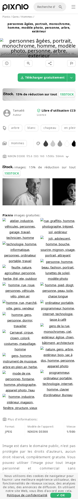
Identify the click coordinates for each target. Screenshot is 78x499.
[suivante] (73, 42)
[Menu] (73, 6)
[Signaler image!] (71, 63)
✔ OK (61, 495)
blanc (31, 128)
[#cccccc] (53, 143)
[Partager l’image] (50, 63)
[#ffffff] (67, 143)
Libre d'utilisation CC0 (59, 110)
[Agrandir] (28, 63)
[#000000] (74, 143)
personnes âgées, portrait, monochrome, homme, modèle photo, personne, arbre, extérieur (39, 27)
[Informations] (6, 63)
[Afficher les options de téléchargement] (71, 77)
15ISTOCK (11, 173)
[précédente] (4, 42)
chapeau (49, 128)
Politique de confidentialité (27, 495)
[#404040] (45, 143)
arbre (15, 128)
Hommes (17, 143)
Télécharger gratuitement (44, 77)
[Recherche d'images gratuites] (61, 7)
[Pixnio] (15, 8)
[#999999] (60, 143)
